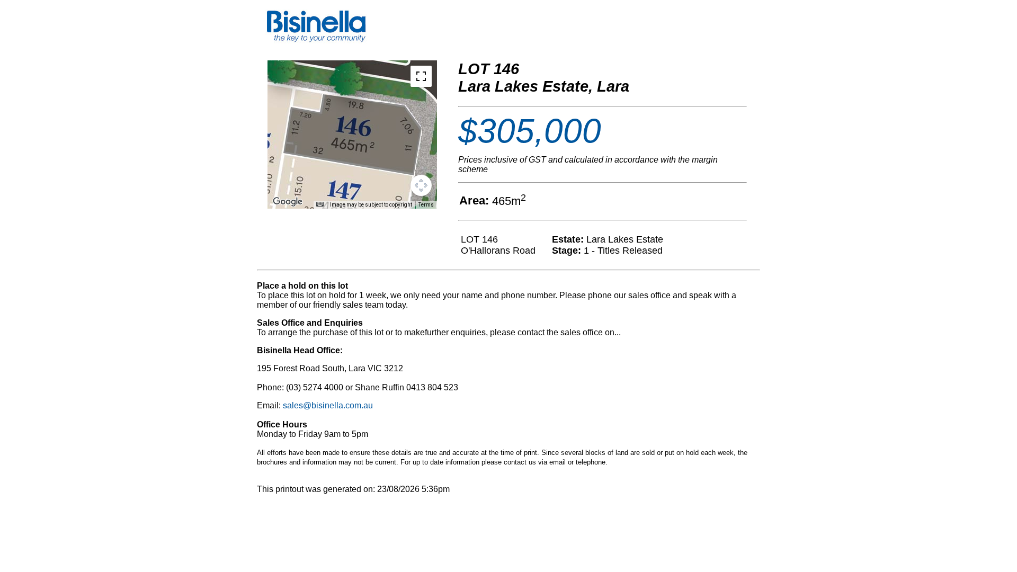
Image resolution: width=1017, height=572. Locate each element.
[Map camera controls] (421, 185)
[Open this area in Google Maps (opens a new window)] (287, 202)
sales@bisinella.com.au (328, 405)
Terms (426, 205)
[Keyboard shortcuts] (320, 204)
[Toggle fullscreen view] (421, 76)
